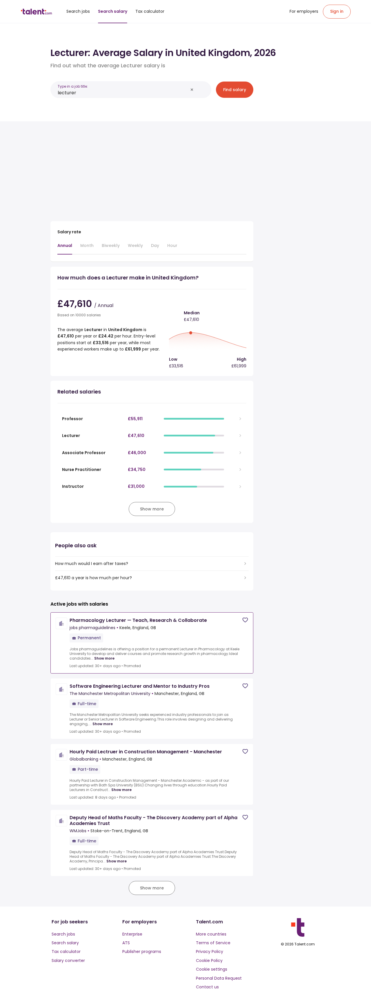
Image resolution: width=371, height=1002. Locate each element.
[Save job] (245, 620)
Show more (104, 658)
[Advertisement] (151, 169)
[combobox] (123, 92)
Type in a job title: (73, 86)
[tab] (64, 248)
